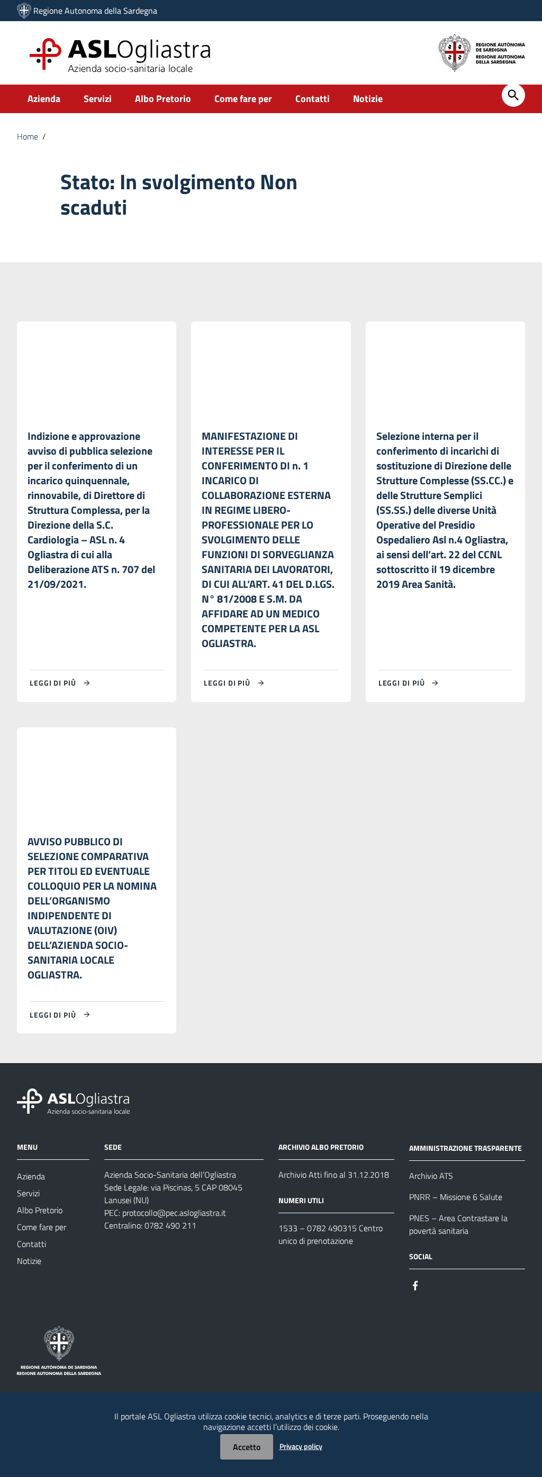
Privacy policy (300, 1446)
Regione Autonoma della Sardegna (95, 10)
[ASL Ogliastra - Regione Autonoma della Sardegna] (73, 1100)
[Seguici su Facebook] (415, 1285)
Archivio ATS (431, 1175)
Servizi (98, 98)
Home (27, 136)
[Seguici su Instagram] (434, 1285)
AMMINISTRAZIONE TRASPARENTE (465, 1147)
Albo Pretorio (163, 98)
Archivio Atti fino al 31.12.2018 (333, 1174)
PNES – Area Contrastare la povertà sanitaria (458, 1224)
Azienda (44, 98)
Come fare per (243, 98)
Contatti (312, 98)
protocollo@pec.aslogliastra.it (174, 1212)
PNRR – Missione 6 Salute (455, 1196)
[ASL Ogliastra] (24, 10)
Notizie (368, 98)
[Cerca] (513, 95)
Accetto (246, 1447)
